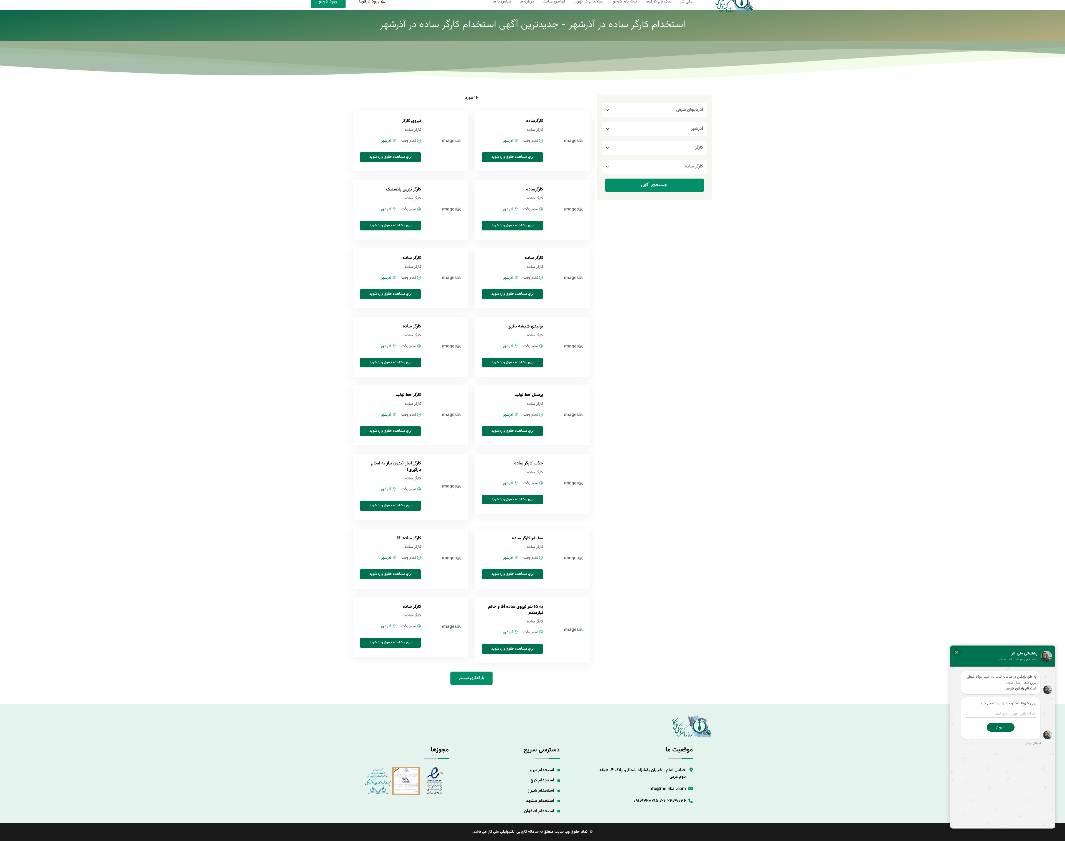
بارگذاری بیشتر (471, 678)
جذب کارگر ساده (528, 463)
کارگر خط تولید (408, 395)
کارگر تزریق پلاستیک (403, 189)
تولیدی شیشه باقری (525, 326)
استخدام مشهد (540, 800)
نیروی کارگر (411, 121)
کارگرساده (534, 121)
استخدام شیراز (541, 790)
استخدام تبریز (541, 770)
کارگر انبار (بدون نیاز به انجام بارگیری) (396, 466)
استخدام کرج (542, 780)
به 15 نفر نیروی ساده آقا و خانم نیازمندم (515, 609)
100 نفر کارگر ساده (527, 538)
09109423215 (646, 801)
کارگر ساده (534, 258)
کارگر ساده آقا (409, 538)
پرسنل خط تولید (528, 395)
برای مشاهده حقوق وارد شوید (512, 157)
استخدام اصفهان (539, 811)
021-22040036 (672, 801)
